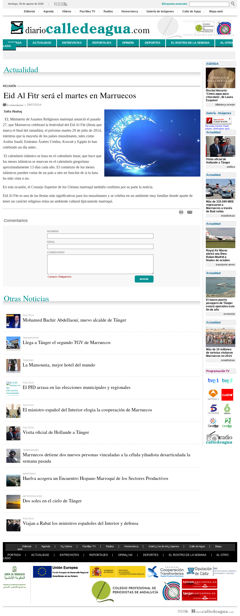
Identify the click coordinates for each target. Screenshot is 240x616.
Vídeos (66, 11)
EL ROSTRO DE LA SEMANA (190, 42)
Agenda (48, 11)
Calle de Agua (191, 11)
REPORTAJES (101, 42)
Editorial (29, 11)
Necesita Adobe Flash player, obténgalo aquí (217, 127)
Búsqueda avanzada (174, 3)
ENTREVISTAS (72, 42)
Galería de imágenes (160, 11)
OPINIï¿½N (125, 555)
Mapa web (216, 11)
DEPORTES (152, 42)
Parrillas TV (87, 11)
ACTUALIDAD (42, 42)
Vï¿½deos (66, 546)
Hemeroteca (129, 11)
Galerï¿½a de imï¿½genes (164, 546)
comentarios (15, 105)
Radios (108, 11)
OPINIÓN (128, 42)
